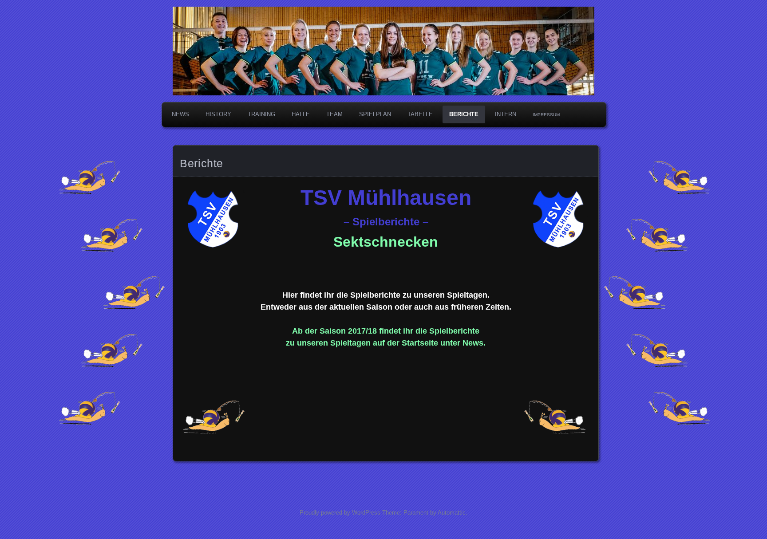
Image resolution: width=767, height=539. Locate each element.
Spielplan (375, 114)
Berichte (463, 114)
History (218, 114)
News (180, 114)
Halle (301, 114)
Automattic (452, 512)
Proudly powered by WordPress (340, 512)
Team (334, 114)
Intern (505, 114)
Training (261, 114)
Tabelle (420, 114)
